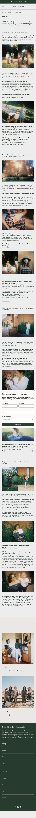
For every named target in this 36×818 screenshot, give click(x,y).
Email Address (6, 410)
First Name (5, 403)
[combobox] (17, 419)
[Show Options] (32, 419)
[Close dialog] (34, 391)
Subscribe (18, 424)
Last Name (21, 403)
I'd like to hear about (7, 416)
